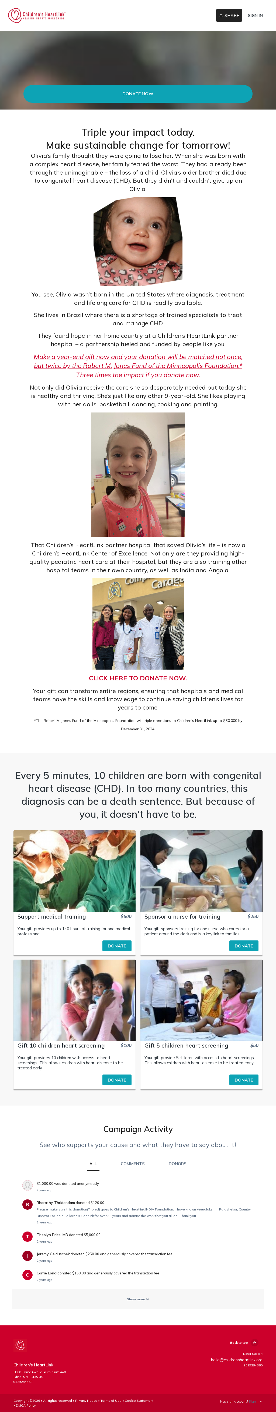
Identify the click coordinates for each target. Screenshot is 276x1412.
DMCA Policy (26, 1405)
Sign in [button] (255, 15)
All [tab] (93, 1163)
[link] (36, 15)
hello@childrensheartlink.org (237, 1359)
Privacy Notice (86, 1401)
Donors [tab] (178, 1163)
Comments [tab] (133, 1163)
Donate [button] (117, 946)
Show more (136, 1299)
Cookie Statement (139, 1401)
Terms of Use (111, 1401)
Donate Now (137, 93)
